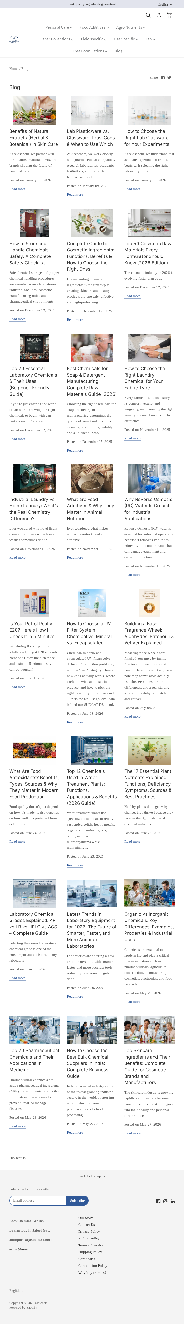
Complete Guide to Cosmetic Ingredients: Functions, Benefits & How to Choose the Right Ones (90, 256)
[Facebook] (158, 1201)
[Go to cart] (169, 15)
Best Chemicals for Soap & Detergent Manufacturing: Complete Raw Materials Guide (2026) (92, 381)
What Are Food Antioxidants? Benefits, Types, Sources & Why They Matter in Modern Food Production (34, 784)
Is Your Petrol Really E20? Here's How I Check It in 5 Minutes (32, 630)
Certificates (86, 1259)
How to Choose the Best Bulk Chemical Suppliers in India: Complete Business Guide (87, 1063)
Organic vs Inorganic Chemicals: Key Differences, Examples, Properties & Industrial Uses (149, 926)
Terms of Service (91, 1245)
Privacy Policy (89, 1231)
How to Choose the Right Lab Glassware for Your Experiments (146, 137)
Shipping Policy (90, 1252)
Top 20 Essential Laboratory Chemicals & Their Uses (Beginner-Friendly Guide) (33, 381)
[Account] (159, 15)
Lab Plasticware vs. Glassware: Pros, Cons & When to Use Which (91, 137)
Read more (17, 189)
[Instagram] (165, 1201)
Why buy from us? (92, 1273)
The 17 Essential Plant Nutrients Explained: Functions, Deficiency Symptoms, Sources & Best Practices (148, 784)
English (163, 4)
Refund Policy (89, 1238)
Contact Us (86, 1224)
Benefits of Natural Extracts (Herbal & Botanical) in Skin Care (33, 137)
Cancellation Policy (92, 1266)
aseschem (41, 1303)
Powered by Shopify (23, 1307)
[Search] (148, 15)
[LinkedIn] (173, 1201)
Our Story (85, 1218)
